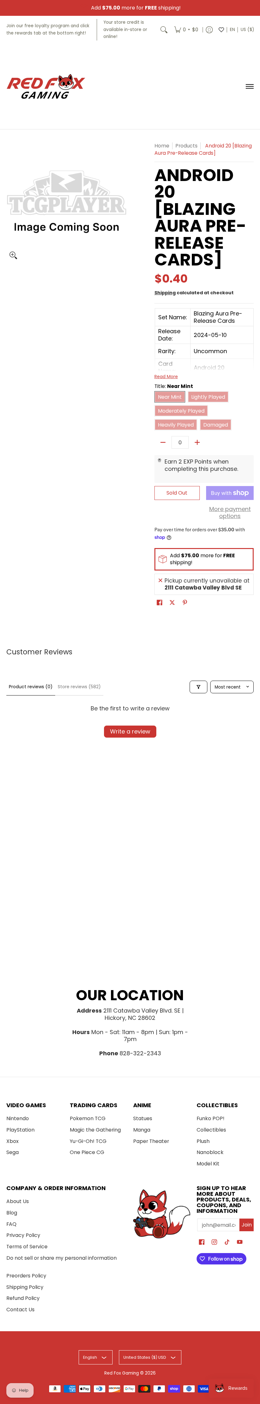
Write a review (130, 731)
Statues (142, 1118)
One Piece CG (87, 1152)
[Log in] (209, 30)
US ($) (247, 30)
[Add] (197, 442)
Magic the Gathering (95, 1129)
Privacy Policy (23, 1235)
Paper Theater (151, 1141)
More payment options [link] (230, 513)
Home (161, 145)
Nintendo (17, 1118)
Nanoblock (210, 1152)
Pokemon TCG (88, 1118)
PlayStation (20, 1129)
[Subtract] (163, 442)
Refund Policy (23, 1298)
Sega (12, 1152)
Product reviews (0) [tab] (31, 686)
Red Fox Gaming (121, 1373)
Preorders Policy (26, 1275)
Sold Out (176, 492)
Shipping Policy (24, 1287)
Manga (141, 1129)
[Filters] (198, 687)
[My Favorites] (221, 30)
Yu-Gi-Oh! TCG (88, 1141)
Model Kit (208, 1163)
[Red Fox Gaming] (46, 86)
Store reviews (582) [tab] (79, 686)
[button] (159, 603)
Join (247, 1224)
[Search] (164, 30)
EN (232, 30)
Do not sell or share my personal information (61, 1258)
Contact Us (20, 1309)
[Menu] (249, 86)
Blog (11, 1212)
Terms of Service (27, 1246)
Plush (203, 1141)
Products (186, 145)
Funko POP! (210, 1118)
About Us (17, 1201)
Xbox (12, 1141)
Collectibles (211, 1129)
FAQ (11, 1224)
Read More (166, 376)
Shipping (165, 293)
